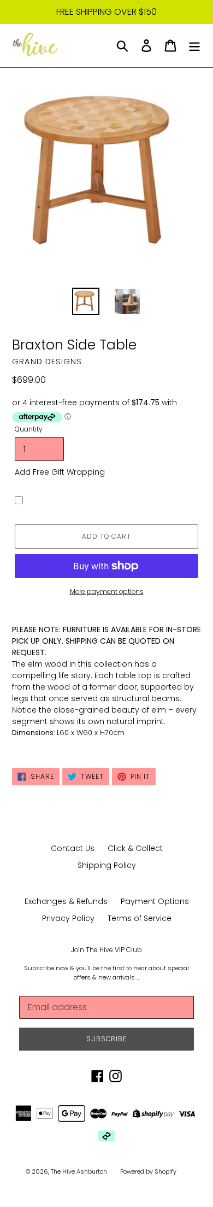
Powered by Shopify (148, 1171)
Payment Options (155, 901)
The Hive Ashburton (79, 1171)
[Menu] (194, 45)
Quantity (29, 429)
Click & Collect (135, 848)
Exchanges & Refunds (66, 901)
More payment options (107, 591)
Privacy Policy (68, 918)
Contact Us (72, 848)
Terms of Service (139, 918)
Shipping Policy (107, 865)
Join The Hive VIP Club (106, 950)
